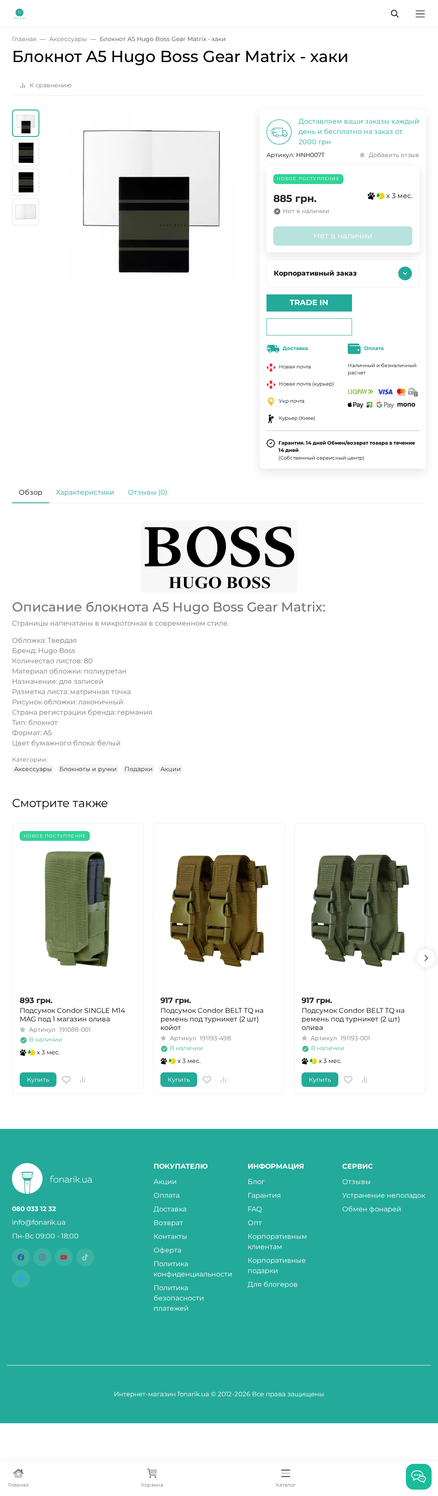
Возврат (168, 1223)
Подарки (138, 769)
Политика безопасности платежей (179, 1298)
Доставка (170, 1209)
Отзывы (356, 1182)
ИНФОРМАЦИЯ (276, 1166)
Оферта (167, 1250)
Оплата (167, 1195)
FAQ (255, 1209)
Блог (256, 1182)
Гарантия (264, 1195)
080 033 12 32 (34, 1209)
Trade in (309, 302)
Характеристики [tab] (85, 492)
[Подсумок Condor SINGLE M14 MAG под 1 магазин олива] (78, 909)
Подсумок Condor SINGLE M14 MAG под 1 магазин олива (72, 1014)
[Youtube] (64, 1257)
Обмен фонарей (371, 1209)
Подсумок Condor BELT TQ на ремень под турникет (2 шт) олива (353, 1019)
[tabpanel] (219, 647)
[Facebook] (21, 1257)
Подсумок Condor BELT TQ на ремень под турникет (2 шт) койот (211, 1019)
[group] (151, 228)
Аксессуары (33, 769)
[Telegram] (21, 1279)
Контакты (170, 1236)
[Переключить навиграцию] (420, 14)
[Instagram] (42, 1257)
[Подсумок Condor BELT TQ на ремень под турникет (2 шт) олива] (360, 909)
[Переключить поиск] (395, 14)
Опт (255, 1223)
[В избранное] (66, 1079)
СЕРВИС (357, 1166)
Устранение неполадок (383, 1195)
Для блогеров (273, 1284)
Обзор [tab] (30, 492)
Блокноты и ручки (88, 769)
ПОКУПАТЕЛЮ (181, 1166)
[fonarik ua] (19, 13)
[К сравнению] (82, 1079)
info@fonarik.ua (38, 1222)
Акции (170, 769)
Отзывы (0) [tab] (147, 492)
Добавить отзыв (394, 155)
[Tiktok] (85, 1257)
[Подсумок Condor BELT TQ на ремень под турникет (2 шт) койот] (218, 909)
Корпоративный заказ (315, 273)
